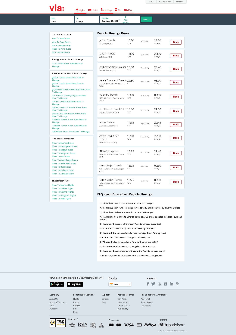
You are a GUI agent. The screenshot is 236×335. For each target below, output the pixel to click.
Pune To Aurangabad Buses (64, 146)
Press (51, 305)
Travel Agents (147, 302)
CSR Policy (122, 299)
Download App (165, 2)
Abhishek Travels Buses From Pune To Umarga (69, 126)
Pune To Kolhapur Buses (63, 170)
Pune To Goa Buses (61, 156)
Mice (75, 312)
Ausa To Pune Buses (61, 45)
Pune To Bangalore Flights (64, 195)
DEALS (151, 2)
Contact (105, 299)
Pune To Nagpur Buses (62, 149)
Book (176, 42)
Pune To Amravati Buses (63, 173)
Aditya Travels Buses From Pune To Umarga (68, 102)
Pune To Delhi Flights (61, 198)
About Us (53, 299)
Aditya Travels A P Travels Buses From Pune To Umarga (69, 108)
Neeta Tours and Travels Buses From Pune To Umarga (69, 114)
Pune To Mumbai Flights (63, 185)
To (77, 18)
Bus (75, 308)
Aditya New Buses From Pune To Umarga (70, 131)
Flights (76, 299)
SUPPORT (180, 2)
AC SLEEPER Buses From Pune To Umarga (67, 64)
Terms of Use (123, 305)
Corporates (146, 305)
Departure (105, 18)
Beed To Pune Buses (61, 49)
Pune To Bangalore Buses (64, 153)
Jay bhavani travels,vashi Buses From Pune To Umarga (71, 90)
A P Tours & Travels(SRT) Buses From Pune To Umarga (69, 96)
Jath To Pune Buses (61, 52)
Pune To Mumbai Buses (63, 143)
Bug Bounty (122, 308)
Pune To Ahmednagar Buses (65, 160)
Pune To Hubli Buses (61, 167)
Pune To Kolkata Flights (62, 188)
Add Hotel (145, 299)
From (53, 18)
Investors (53, 308)
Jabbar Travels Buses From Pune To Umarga (68, 78)
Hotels (76, 302)
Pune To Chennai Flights (63, 192)
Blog (104, 302)
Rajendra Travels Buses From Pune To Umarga (69, 120)
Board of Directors (57, 302)
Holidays (77, 305)
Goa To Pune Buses (61, 38)
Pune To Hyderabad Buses (64, 163)
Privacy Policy (123, 302)
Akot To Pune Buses (61, 42)
